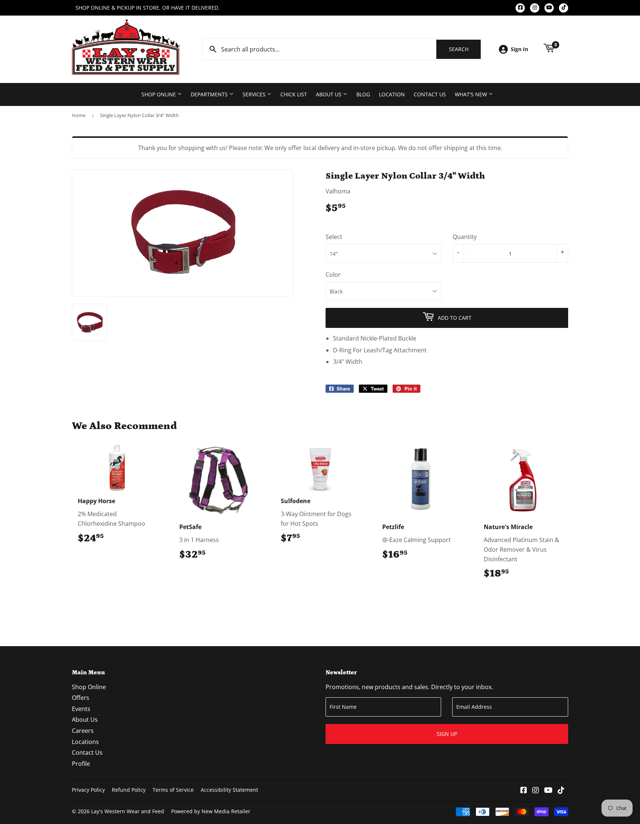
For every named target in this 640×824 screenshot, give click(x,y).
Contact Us (430, 94)
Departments (210, 94)
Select (334, 237)
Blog (363, 94)
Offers (80, 698)
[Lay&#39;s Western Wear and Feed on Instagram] (535, 791)
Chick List (293, 94)
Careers (83, 731)
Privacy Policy (88, 789)
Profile (81, 764)
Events (81, 709)
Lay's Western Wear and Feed (127, 811)
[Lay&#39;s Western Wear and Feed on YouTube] (548, 791)
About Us (329, 94)
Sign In (519, 49)
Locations (85, 742)
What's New (472, 94)
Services (255, 94)
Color (333, 274)
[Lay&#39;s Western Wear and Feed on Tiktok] (561, 791)
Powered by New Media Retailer (210, 811)
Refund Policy (129, 789)
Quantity (465, 237)
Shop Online (159, 94)
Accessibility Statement (229, 789)
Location (392, 94)
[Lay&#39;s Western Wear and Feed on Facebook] (523, 791)
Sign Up (447, 733)
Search (465, 49)
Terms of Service (173, 789)
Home (79, 115)
